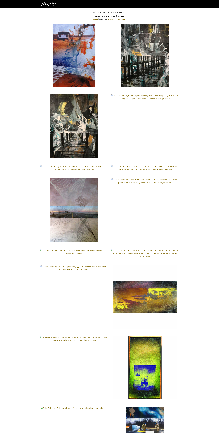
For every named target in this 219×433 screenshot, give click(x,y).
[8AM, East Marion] (74, 168)
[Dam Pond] (74, 252)
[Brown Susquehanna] (145, 297)
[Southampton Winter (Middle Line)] (145, 97)
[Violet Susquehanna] (74, 268)
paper (110, 19)
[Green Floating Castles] (145, 367)
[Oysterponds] (74, 55)
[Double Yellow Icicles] (74, 339)
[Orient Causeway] (74, 210)
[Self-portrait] (74, 408)
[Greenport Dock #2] (74, 126)
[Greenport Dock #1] (145, 55)
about (95, 19)
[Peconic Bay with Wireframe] (145, 168)
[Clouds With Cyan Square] (145, 181)
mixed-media (120, 19)
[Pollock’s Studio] (145, 253)
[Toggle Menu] (177, 4)
